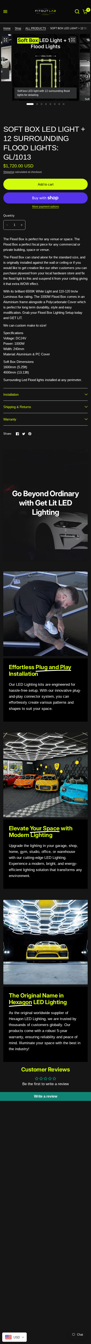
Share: (7, 433)
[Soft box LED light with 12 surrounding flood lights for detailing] (73, 40)
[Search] (77, 11)
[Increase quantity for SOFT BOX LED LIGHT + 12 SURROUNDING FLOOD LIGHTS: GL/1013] (21, 225)
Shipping (8, 172)
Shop (18, 28)
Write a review (45, 1096)
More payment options (45, 206)
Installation (11, 394)
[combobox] (14, 1337)
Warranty (9, 419)
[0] (84, 11)
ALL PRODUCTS (35, 28)
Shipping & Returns (17, 407)
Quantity (9, 215)
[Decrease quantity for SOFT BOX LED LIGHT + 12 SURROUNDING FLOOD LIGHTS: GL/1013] (7, 225)
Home (7, 28)
